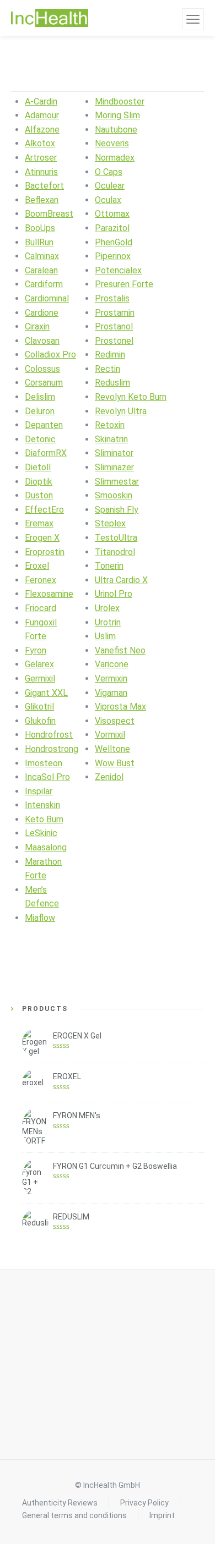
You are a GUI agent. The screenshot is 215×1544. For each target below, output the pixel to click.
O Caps (108, 172)
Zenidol (109, 777)
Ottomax (112, 213)
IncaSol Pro (47, 777)
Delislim (40, 397)
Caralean (41, 270)
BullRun (39, 242)
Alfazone (42, 129)
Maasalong (46, 847)
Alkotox (40, 143)
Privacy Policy (144, 1502)
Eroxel (37, 566)
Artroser (41, 157)
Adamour (42, 115)
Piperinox (113, 256)
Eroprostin (44, 552)
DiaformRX (46, 453)
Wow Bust (115, 763)
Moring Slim (117, 115)
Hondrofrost (49, 734)
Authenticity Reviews (60, 1502)
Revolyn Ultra (121, 411)
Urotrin (108, 622)
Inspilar (38, 791)
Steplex (110, 523)
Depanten (44, 425)
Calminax (42, 256)
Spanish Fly (116, 509)
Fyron (35, 650)
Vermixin (111, 678)
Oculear (110, 185)
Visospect (115, 721)
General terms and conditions (74, 1515)
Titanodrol (115, 552)
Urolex (107, 608)
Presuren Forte (124, 284)
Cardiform (44, 284)
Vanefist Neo (120, 650)
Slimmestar (117, 481)
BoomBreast (49, 213)
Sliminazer (114, 467)
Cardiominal (47, 298)
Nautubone (116, 129)
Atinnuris (41, 172)
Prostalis (112, 298)
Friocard (40, 608)
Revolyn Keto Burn (130, 397)
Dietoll (38, 467)
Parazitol (112, 228)
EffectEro (44, 509)
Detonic (40, 439)
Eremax (39, 523)
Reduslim (112, 382)
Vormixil (110, 734)
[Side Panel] (193, 19)
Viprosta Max (120, 706)
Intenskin (42, 805)
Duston (39, 495)
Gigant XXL (46, 693)
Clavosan (42, 341)
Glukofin (40, 721)
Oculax (108, 200)
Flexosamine (49, 594)
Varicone (111, 664)
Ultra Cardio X (121, 580)
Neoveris (112, 143)
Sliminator (114, 453)
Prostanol (114, 326)
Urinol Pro (113, 594)
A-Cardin (41, 101)
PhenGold (113, 242)
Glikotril (39, 706)
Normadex (115, 157)
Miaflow (40, 918)
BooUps (40, 228)
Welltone (112, 749)
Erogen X (42, 537)
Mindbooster (119, 101)
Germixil (40, 678)
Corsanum (44, 382)
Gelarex (39, 664)
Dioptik (38, 481)
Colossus (42, 369)
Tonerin (109, 566)
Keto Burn (44, 819)
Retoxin (110, 425)
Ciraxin (37, 326)
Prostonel (114, 341)
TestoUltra (116, 537)
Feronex (40, 580)
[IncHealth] (49, 18)
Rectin (107, 369)
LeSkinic (41, 833)
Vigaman (111, 693)
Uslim (105, 636)
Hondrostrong (51, 749)
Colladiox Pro (50, 354)
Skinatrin (111, 439)
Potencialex (118, 270)
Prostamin (115, 312)
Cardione (41, 312)
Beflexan (41, 200)
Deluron (40, 411)
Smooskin (113, 495)
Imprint (162, 1515)
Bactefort (44, 185)
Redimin (110, 354)
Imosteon (43, 763)
